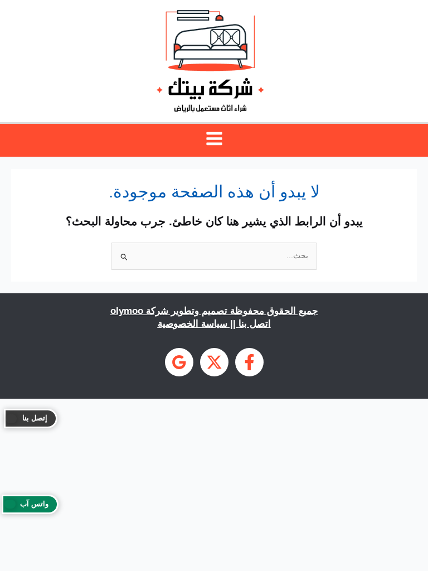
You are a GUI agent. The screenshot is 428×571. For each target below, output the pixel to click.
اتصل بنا (255, 323)
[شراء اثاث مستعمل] (179, 362)
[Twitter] (214, 362)
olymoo (126, 310)
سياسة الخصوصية (192, 323)
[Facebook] (249, 362)
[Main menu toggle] (214, 139)
